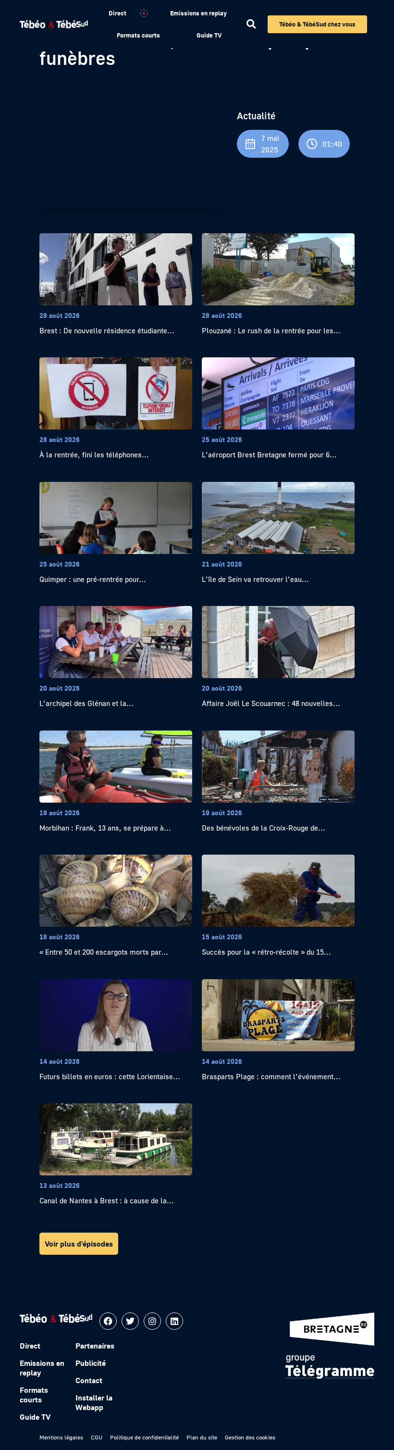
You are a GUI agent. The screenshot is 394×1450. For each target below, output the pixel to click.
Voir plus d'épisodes (79, 1243)
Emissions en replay (198, 13)
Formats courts (138, 35)
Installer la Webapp (93, 1402)
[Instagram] (152, 1321)
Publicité (90, 1363)
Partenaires (94, 1345)
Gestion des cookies (250, 1437)
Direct (117, 13)
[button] (251, 24)
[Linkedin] (174, 1321)
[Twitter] (130, 1321)
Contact (88, 1380)
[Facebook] (108, 1321)
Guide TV (209, 35)
